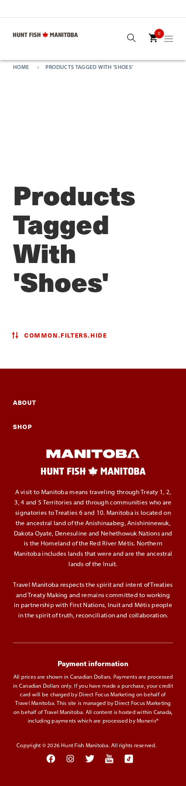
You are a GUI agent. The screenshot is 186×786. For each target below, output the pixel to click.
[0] (153, 44)
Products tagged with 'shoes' (89, 67)
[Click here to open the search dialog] (131, 39)
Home (21, 67)
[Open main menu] (168, 40)
